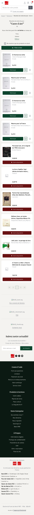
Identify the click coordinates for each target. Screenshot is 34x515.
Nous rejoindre (17, 421)
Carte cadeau (17, 396)
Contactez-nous (17, 327)
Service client (17, 385)
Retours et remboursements (17, 379)
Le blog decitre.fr (17, 404)
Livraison (17, 374)
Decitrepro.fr (17, 424)
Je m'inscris (26, 348)
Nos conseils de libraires (17, 303)
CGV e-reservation (17, 448)
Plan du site (17, 451)
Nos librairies (17, 418)
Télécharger (13, 70)
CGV (17, 446)
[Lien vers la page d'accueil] (6, 3)
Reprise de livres (17, 399)
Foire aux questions (17, 371)
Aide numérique (17, 382)
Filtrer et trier (18, 47)
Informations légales (17, 437)
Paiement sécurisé (17, 377)
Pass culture (17, 402)
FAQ (17, 315)
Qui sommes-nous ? (17, 415)
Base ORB (17, 426)
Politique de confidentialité (17, 440)
